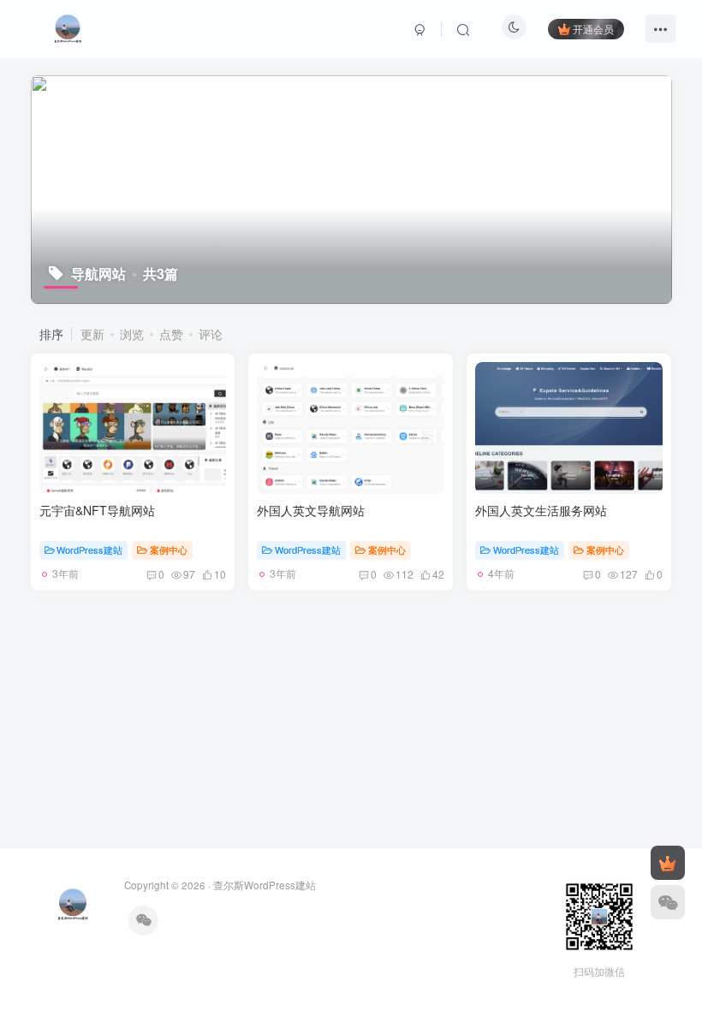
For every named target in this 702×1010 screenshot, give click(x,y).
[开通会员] (668, 863)
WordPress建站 (89, 549)
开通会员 (593, 28)
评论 (211, 333)
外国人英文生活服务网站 (541, 510)
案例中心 (168, 549)
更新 (92, 333)
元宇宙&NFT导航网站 (97, 510)
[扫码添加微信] (668, 902)
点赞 (171, 333)
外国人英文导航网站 (311, 510)
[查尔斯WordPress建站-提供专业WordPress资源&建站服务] (68, 26)
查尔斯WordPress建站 (264, 885)
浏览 (132, 333)
